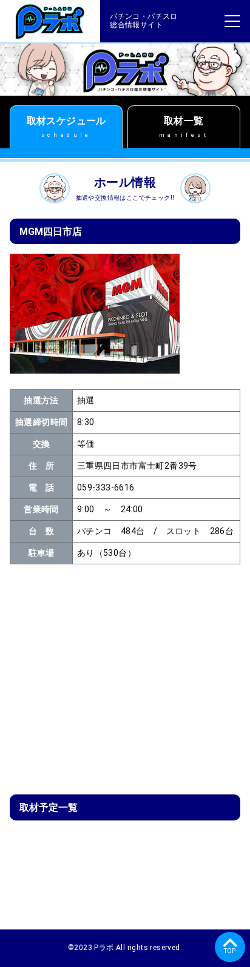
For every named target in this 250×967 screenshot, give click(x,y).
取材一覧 (184, 126)
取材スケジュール (66, 126)
